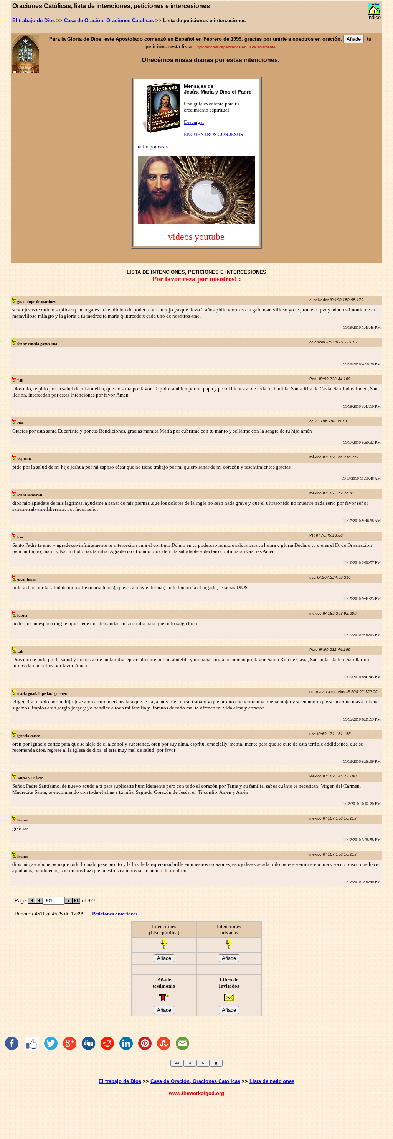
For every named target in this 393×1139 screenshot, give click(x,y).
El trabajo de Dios (33, 20)
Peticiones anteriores (114, 914)
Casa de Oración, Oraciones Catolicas (109, 20)
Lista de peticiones (271, 1081)
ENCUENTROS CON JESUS (213, 134)
